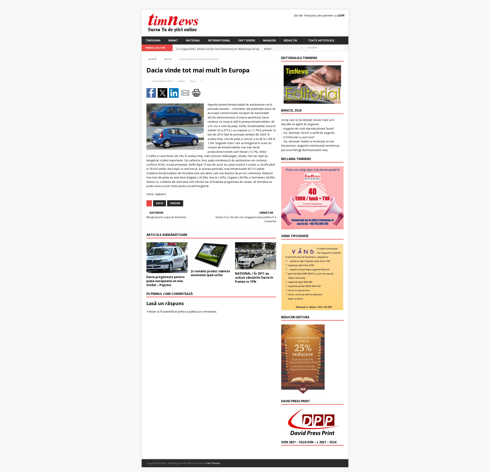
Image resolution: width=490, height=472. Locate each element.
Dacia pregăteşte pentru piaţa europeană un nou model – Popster (165, 281)
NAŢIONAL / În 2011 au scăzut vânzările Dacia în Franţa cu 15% (254, 277)
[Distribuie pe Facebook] (152, 95)
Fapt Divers (246, 40)
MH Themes (213, 463)
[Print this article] (197, 95)
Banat (173, 40)
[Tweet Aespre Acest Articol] (163, 95)
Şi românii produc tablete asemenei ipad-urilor (210, 273)
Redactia (290, 40)
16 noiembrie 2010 (161, 81)
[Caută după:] (324, 47)
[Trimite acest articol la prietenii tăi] (186, 95)
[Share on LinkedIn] (174, 95)
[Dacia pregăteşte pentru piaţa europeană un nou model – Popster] (167, 257)
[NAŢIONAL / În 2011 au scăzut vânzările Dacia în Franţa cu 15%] (255, 256)
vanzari (175, 203)
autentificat (170, 311)
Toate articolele (321, 40)
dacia (159, 203)
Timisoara (153, 40)
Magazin (269, 40)
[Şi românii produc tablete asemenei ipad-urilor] (211, 254)
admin (181, 81)
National (193, 40)
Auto (193, 81)
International (219, 40)
